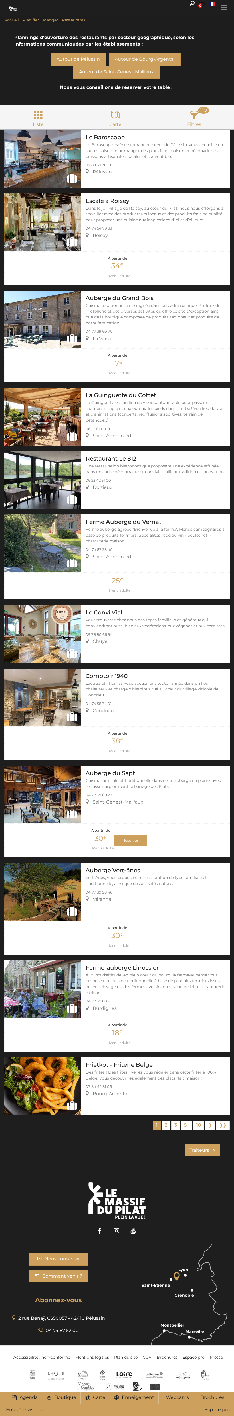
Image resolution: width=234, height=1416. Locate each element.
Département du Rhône (56, 1375)
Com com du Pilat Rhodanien (82, 1375)
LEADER (137, 1386)
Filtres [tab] (194, 124)
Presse (216, 1357)
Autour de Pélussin (78, 59)
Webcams (177, 1397)
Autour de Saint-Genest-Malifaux (116, 72)
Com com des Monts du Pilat (32, 1375)
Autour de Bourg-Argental (145, 59)
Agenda (29, 1397)
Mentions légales (92, 1357)
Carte (99, 1397)
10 (198, 1125)
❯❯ (223, 1125)
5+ (186, 1125)
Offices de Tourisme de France (102, 1375)
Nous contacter (62, 1259)
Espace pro (217, 1409)
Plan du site (126, 1357)
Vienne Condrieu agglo (86, 1386)
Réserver (130, 840)
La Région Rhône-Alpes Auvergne (154, 1375)
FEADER (115, 1386)
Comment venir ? (62, 1276)
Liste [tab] (38, 124)
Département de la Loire (124, 1375)
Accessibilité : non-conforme (41, 1357)
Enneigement (138, 1397)
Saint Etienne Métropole (183, 1375)
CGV (147, 1357)
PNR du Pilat (205, 1375)
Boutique (65, 1397)
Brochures (212, 1397)
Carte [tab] (115, 124)
